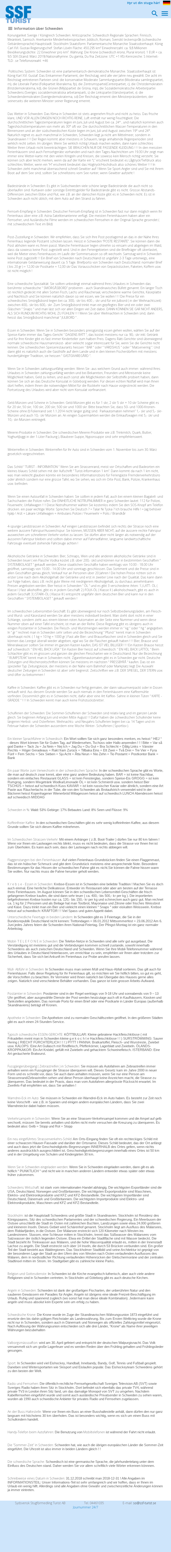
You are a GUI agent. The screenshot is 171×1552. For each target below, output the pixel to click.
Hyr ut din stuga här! (143, 3)
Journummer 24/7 (85, 1507)
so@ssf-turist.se (144, 1503)
